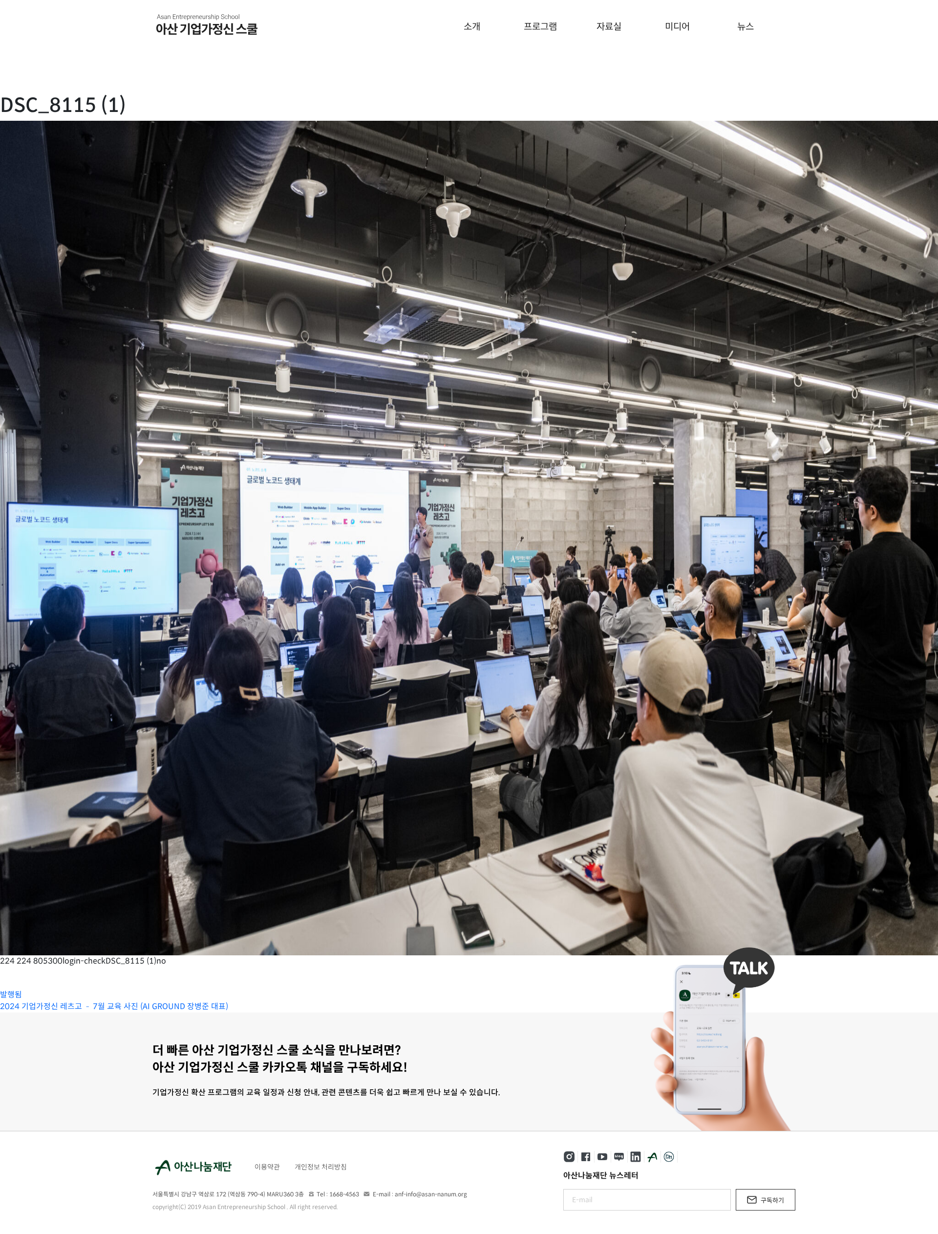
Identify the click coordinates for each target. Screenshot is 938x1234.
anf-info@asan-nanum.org (431, 1194)
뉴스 (745, 26)
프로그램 (540, 26)
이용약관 (267, 1167)
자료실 (609, 26)
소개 (472, 26)
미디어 (677, 26)
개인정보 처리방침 (321, 1167)
